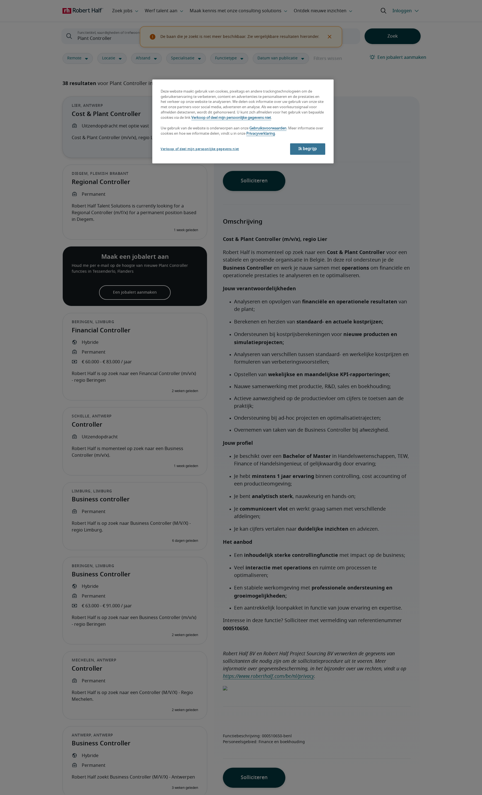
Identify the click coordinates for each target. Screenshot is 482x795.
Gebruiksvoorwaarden (267, 128)
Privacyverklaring (260, 134)
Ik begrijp (307, 149)
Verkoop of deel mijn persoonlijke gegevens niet (231, 118)
